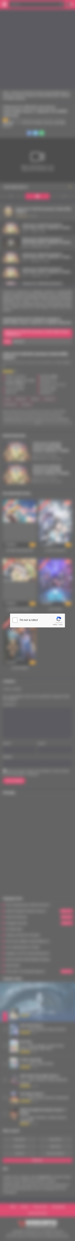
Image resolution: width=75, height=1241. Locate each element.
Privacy (55, 624)
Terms (60, 624)
